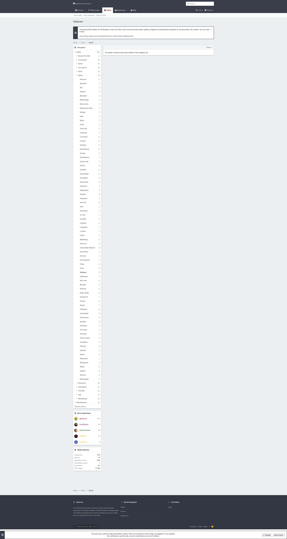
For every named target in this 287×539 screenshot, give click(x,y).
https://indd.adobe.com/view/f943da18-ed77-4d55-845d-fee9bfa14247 (106, 36)
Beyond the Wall (84, 56)
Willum (82, 367)
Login (170, 507)
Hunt (81, 207)
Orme (82, 268)
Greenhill (83, 170)
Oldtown (83, 272)
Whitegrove (84, 362)
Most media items (84, 413)
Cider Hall (83, 128)
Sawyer (82, 301)
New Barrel (84, 252)
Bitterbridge (84, 100)
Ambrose (83, 79)
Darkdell (83, 145)
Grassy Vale (84, 161)
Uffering (83, 346)
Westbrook (84, 358)
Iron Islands (82, 67)
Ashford (83, 92)
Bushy (82, 120)
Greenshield (84, 174)
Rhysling (83, 285)
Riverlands (82, 383)
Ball (81, 87)
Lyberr (82, 235)
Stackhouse (84, 317)
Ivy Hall (82, 215)
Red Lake (83, 280)
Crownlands (82, 60)
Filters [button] (208, 47)
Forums (123, 511)
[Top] (209, 526)
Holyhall (83, 194)
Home (123, 507)
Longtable (83, 227)
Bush (81, 116)
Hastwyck (83, 186)
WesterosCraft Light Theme (87, 526)
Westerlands (82, 399)
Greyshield (84, 178)
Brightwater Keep (86, 108)
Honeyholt (83, 198)
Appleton (83, 83)
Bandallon (83, 96)
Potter (82, 264)
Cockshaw (83, 137)
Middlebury (84, 239)
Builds (78, 52)
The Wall (81, 391)
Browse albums (80, 406)
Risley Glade (84, 293)
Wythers (83, 375)
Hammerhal (84, 182)
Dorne (80, 64)
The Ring (83, 334)
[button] (84, 10)
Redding (83, 289)
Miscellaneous (81, 402)
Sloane (82, 305)
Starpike (83, 322)
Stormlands (82, 387)
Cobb (82, 124)
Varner (82, 354)
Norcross (83, 243)
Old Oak (83, 256)
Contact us (124, 516)
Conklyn (83, 141)
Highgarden (84, 190)
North (80, 71)
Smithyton (83, 309)
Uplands (83, 350)
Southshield (84, 313)
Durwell (82, 153)
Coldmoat (83, 133)
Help (200, 526)
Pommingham (85, 260)
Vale (79, 395)
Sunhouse (83, 326)
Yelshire (82, 371)
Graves (82, 165)
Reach (80, 75)
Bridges (82, 112)
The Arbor (83, 330)
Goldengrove (84, 157)
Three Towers (85, 338)
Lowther (83, 231)
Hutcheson (84, 211)
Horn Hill (83, 202)
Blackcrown (84, 104)
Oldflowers (84, 276)
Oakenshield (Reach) (87, 248)
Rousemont (84, 297)
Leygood (83, 223)
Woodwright (84, 379)
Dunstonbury (84, 149)
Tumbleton (84, 342)
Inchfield (83, 219)
